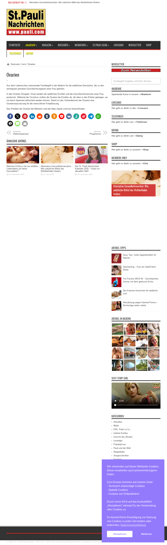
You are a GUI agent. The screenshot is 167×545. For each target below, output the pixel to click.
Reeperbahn (119, 452)
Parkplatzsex (120, 444)
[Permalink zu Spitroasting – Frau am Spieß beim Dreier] (116, 274)
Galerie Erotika (121, 433)
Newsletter (135, 45)
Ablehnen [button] (146, 534)
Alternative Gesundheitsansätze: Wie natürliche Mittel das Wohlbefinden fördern (64, 2)
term (24, 64)
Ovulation (34, 97)
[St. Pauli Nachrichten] (26, 33)
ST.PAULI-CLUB (101, 45)
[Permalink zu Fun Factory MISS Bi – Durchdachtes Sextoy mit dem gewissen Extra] (116, 286)
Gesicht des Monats (123, 437)
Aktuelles (118, 422)
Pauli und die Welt (122, 448)
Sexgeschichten (121, 455)
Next (157, 178)
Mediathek (81, 45)
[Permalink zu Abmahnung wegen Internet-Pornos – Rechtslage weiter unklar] (116, 310)
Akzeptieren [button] (119, 534)
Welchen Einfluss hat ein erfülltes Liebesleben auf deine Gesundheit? (22, 168)
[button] (10, 116)
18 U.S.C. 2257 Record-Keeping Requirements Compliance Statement (69, 541)
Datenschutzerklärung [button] (133, 525)
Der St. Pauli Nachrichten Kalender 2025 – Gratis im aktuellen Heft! (87, 168)
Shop (149, 45)
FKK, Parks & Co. (122, 429)
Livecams (119, 45)
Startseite (14, 45)
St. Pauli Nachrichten (24, 541)
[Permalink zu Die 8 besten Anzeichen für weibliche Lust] (116, 298)
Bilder (116, 425)
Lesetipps (118, 440)
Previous (157, 173)
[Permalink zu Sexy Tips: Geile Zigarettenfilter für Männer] (116, 262)
